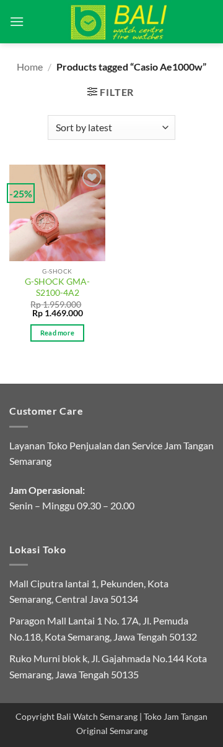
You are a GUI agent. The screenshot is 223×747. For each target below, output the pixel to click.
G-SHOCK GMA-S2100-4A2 (57, 287)
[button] (16, 21)
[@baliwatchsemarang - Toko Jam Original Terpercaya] (118, 21)
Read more (57, 333)
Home (30, 66)
